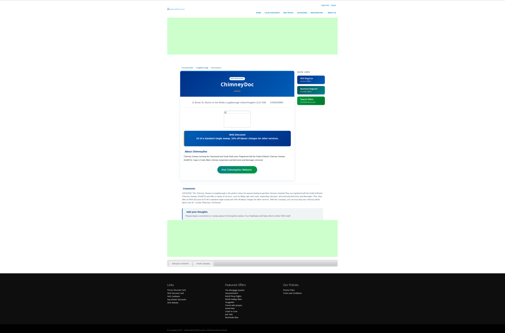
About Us (332, 13)
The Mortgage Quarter (234, 290)
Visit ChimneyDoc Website (236, 169)
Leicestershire (187, 67)
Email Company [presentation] (203, 263)
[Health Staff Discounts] (176, 9)
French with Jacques (233, 305)
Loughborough (202, 67)
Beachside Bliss (231, 317)
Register (325, 5)
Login (333, 5)
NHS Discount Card (175, 293)
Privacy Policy (289, 290)
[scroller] (500, 330)
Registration (317, 13)
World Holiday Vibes (233, 299)
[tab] (180, 263)
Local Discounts (272, 13)
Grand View (230, 308)
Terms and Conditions (292, 293)
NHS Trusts (288, 13)
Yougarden (229, 302)
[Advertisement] (246, 36)
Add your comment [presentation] (180, 263)
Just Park (229, 314)
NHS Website (172, 302)
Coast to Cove (231, 311)
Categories (302, 13)
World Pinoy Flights (233, 296)
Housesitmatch (231, 293)
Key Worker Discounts (176, 299)
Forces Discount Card (176, 290)
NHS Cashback (173, 296)
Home (258, 13)
